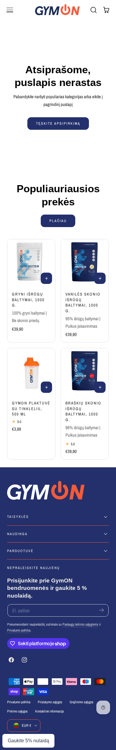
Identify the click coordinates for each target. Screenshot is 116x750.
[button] (9, 9)
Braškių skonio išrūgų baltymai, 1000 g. (83, 411)
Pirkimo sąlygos (17, 711)
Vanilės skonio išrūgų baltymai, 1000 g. (83, 302)
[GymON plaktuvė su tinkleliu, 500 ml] (31, 372)
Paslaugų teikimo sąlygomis (80, 624)
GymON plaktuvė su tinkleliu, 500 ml (31, 408)
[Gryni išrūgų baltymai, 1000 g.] (31, 263)
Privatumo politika (18, 630)
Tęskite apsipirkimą (58, 123)
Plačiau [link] (58, 220)
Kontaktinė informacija (49, 711)
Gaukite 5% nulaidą (28, 740)
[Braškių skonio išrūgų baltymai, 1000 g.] (85, 372)
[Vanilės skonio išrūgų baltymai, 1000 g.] (85, 263)
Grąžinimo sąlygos (81, 702)
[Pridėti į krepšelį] (46, 278)
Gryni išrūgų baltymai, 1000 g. (28, 299)
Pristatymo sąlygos (50, 702)
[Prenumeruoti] (101, 610)
